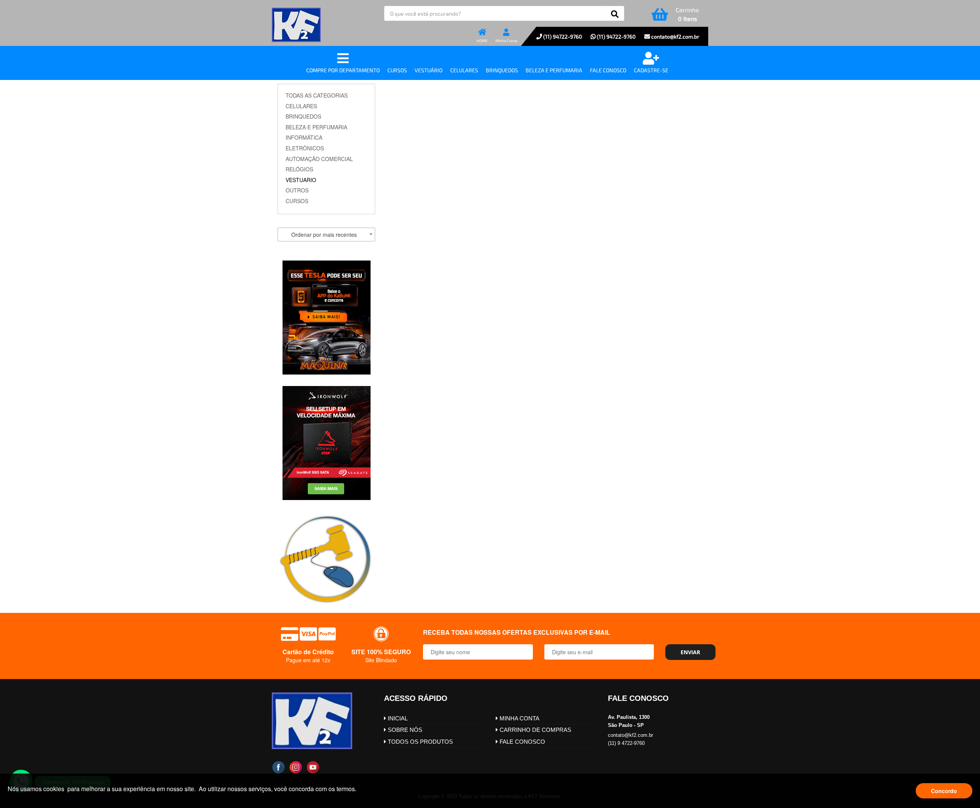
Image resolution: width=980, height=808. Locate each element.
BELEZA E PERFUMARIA (316, 127)
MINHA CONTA (518, 718)
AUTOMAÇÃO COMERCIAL (319, 159)
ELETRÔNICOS (305, 148)
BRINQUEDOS (303, 116)
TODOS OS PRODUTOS (419, 741)
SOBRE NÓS (404, 730)
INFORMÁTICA (304, 137)
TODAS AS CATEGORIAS (317, 95)
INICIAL (397, 718)
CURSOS (297, 201)
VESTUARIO (301, 180)
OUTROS (297, 190)
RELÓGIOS (299, 169)
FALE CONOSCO (521, 741)
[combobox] (326, 234)
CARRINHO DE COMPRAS (534, 730)
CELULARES (301, 106)
